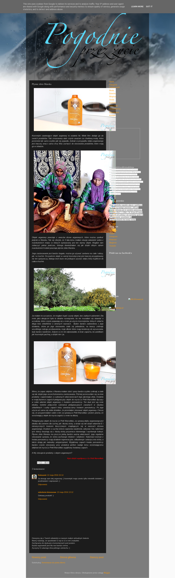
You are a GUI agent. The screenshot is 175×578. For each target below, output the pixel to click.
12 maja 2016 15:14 (55, 475)
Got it (149, 6)
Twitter (112, 234)
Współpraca (114, 112)
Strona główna (68, 557)
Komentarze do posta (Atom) (53, 563)
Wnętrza (112, 97)
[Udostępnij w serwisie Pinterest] (48, 462)
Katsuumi (42, 475)
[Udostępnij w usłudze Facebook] (45, 462)
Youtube (112, 246)
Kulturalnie (113, 106)
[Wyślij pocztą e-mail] (38, 462)
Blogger (107, 573)
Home (111, 82)
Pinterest (112, 240)
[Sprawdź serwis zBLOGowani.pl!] (135, 299)
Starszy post (97, 557)
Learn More (137, 6)
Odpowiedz (42, 484)
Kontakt (112, 115)
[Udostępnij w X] (43, 462)
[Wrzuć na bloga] (40, 462)
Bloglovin (113, 243)
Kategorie (113, 85)
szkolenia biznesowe (47, 492)
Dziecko (112, 93)
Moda (111, 90)
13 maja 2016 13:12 (65, 492)
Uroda (111, 100)
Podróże (112, 103)
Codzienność (114, 87)
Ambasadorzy (114, 109)
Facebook (113, 230)
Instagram (113, 237)
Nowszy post (39, 557)
